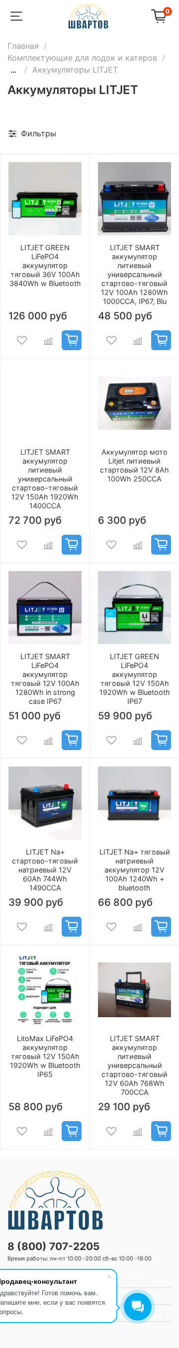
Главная (23, 46)
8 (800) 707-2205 (53, 1246)
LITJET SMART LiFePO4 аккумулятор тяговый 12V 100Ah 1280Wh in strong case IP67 (45, 678)
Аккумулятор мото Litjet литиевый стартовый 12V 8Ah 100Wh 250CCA (134, 465)
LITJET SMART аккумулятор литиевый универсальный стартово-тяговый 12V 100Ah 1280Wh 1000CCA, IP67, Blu (134, 274)
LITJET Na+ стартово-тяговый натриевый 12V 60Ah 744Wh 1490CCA (45, 870)
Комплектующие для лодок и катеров (82, 58)
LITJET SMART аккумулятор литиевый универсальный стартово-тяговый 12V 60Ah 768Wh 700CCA (134, 1065)
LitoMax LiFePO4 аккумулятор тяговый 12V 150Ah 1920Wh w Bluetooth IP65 (45, 1056)
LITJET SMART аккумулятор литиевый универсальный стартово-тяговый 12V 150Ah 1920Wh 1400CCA (45, 479)
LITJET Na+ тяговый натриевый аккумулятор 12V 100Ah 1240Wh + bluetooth (134, 870)
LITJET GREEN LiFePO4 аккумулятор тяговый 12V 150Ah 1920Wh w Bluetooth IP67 (134, 678)
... (13, 69)
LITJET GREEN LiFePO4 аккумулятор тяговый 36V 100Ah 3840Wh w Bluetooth (45, 265)
